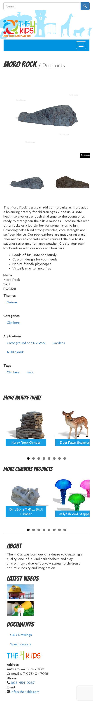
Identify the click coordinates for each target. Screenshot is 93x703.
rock (30, 372)
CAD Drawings (21, 635)
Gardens (59, 343)
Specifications (20, 644)
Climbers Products (34, 469)
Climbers (13, 322)
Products (53, 65)
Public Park (15, 352)
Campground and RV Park (26, 343)
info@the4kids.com (25, 692)
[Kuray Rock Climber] (26, 425)
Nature (12, 302)
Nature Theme (28, 398)
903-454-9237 (23, 682)
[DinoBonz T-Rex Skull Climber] (26, 497)
